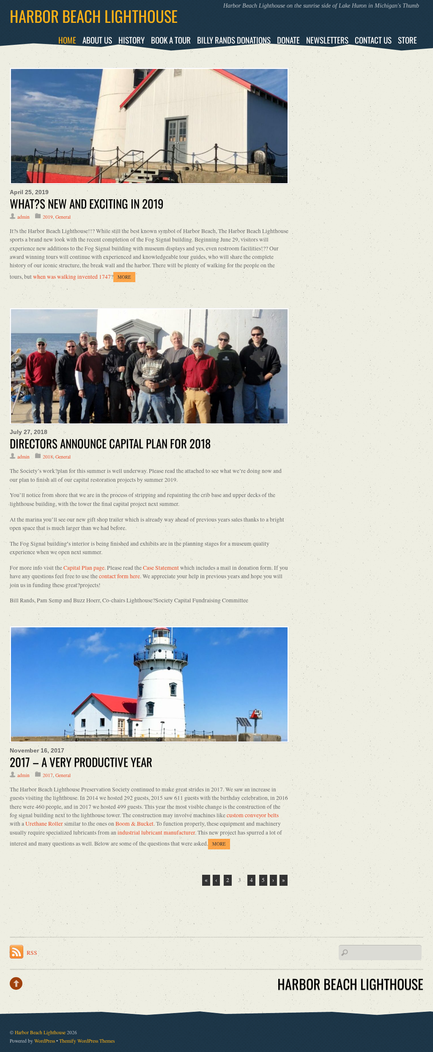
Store (407, 40)
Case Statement (161, 567)
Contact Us (373, 40)
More (124, 277)
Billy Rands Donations (234, 40)
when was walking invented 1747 (72, 276)
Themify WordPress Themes (87, 1041)
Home (67, 40)
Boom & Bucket (134, 823)
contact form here (119, 576)
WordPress (44, 1041)
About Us (97, 40)
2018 (48, 456)
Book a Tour (171, 40)
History (131, 40)
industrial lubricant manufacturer (156, 832)
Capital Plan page (83, 567)
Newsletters (327, 40)
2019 (48, 217)
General (63, 217)
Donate (288, 40)
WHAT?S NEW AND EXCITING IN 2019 (87, 203)
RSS (32, 952)
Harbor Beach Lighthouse (40, 1032)
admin (23, 217)
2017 (48, 775)
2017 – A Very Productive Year (81, 761)
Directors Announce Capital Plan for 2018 (110, 443)
